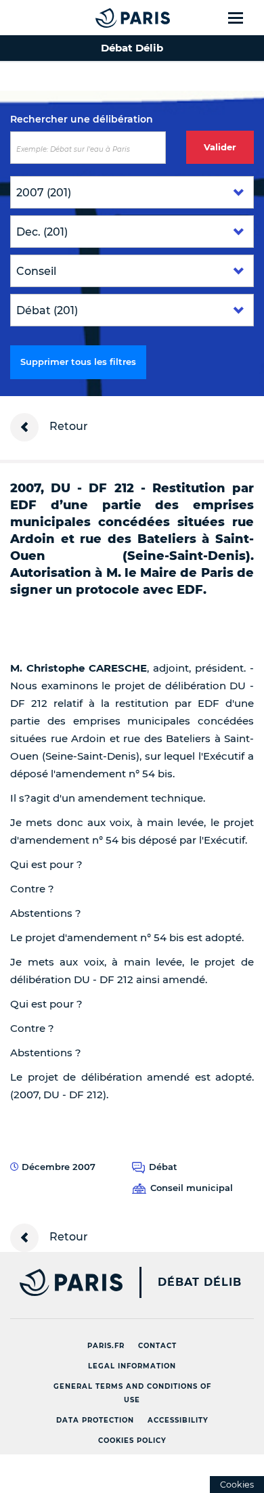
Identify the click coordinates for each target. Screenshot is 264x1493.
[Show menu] (243, 17)
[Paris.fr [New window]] (61, 1282)
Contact (157, 1345)
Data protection (95, 1420)
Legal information (132, 1366)
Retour (67, 426)
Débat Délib (200, 1282)
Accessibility (178, 1420)
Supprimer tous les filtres (78, 361)
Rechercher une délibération (81, 119)
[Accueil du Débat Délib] (105, 17)
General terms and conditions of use (132, 1393)
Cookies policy (132, 1440)
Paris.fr (106, 1345)
